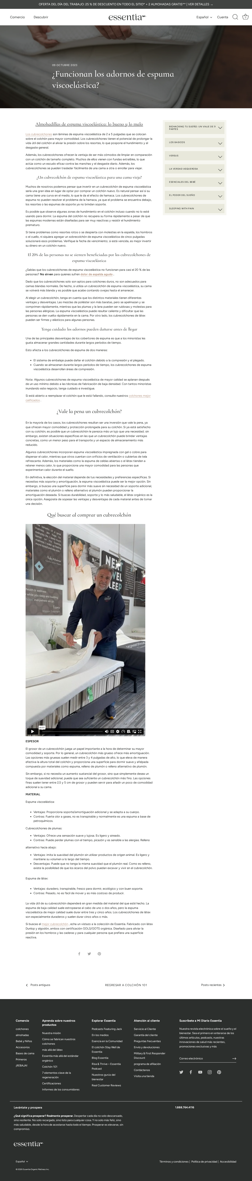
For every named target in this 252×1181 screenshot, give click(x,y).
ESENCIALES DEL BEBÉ (182, 182)
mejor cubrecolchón (55, 924)
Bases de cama (25, 1053)
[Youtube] (200, 1072)
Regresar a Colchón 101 (126, 985)
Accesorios (23, 1047)
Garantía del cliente (146, 1035)
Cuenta (222, 17)
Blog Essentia (100, 1058)
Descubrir (41, 17)
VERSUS (173, 155)
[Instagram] (210, 1072)
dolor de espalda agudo (97, 274)
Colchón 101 (49, 1066)
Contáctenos (142, 1070)
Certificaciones (51, 1083)
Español (202, 17)
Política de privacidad (204, 1161)
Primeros (21, 1059)
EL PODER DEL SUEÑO (182, 195)
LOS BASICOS (177, 142)
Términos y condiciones (174, 1161)
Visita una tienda (144, 1076)
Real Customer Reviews (106, 1085)
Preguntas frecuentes (147, 1041)
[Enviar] (234, 1059)
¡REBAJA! (21, 1065)
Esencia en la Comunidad (107, 1041)
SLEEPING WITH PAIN (181, 208)
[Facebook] (191, 1072)
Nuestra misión (51, 1033)
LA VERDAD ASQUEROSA (183, 168)
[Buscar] (235, 17)
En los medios (100, 1035)
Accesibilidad (228, 1161)
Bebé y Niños (24, 1041)
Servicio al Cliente (145, 1029)
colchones (22, 1029)
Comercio (17, 17)
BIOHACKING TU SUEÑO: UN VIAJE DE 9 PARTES (192, 128)
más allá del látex (52, 1050)
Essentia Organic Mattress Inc (36, 1169)
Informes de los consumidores (61, 1089)
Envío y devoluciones (147, 1047)
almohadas (22, 1035)
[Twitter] (181, 1072)
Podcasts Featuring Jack (107, 1029)
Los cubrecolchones (39, 134)
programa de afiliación (147, 1064)
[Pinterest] (219, 1072)
